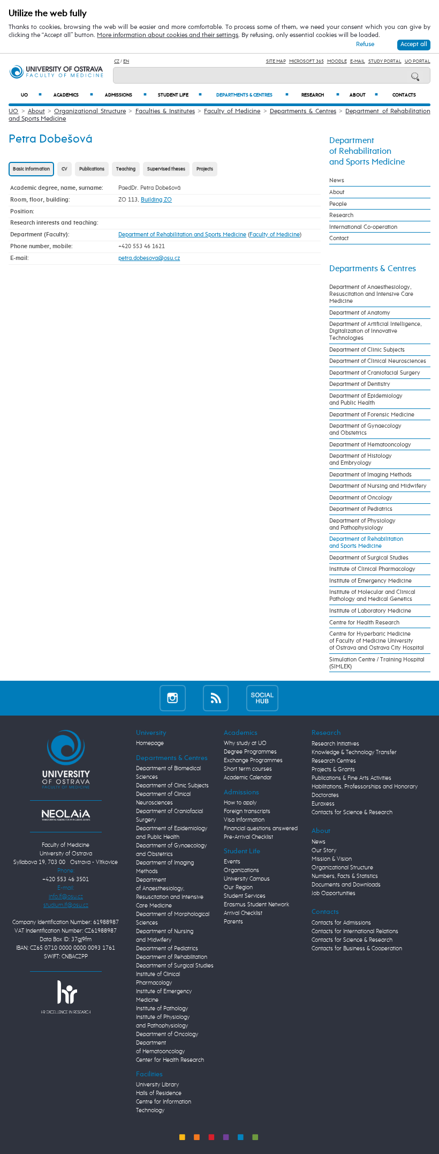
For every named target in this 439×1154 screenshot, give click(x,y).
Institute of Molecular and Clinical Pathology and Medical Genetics (372, 595)
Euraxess (323, 804)
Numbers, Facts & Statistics (345, 876)
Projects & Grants (333, 769)
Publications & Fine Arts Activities (351, 778)
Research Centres (334, 761)
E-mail (357, 61)
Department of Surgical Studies (368, 558)
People (338, 204)
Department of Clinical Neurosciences (377, 361)
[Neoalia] (65, 815)
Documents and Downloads (346, 885)
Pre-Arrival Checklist (248, 837)
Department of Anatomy (359, 313)
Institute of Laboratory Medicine (370, 611)
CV (64, 169)
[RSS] (216, 698)
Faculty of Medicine (232, 111)
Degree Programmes (250, 752)
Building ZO (156, 200)
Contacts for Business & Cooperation (357, 948)
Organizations (241, 870)
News (336, 180)
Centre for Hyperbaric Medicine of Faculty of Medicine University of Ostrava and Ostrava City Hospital (376, 641)
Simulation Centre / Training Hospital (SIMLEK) (377, 663)
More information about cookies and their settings (167, 35)
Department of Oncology (360, 498)
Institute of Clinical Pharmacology (372, 569)
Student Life (180, 95)
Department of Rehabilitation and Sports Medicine (182, 234)
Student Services (245, 896)
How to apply (240, 803)
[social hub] (262, 698)
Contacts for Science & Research (352, 812)
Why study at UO (245, 743)
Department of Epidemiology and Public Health (366, 399)
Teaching (125, 169)
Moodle (337, 61)
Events (232, 862)
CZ (116, 61)
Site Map (276, 61)
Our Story (324, 850)
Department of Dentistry (359, 384)
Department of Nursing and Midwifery (378, 486)
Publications (91, 169)
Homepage (150, 743)
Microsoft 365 (306, 61)
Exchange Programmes (253, 760)
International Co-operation (363, 227)
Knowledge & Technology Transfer (354, 752)
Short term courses (248, 769)
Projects (204, 169)
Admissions (126, 95)
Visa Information (244, 820)
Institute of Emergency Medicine (370, 581)
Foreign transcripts (247, 811)
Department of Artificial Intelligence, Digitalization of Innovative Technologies (375, 331)
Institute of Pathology (162, 1008)
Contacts (404, 95)
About (364, 95)
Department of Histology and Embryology (360, 459)
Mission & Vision (332, 859)
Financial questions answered (261, 828)
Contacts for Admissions (341, 923)
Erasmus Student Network (256, 904)
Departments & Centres (252, 95)
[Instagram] (173, 698)
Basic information (31, 169)
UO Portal (417, 61)
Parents (233, 922)
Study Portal (385, 61)
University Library (157, 1085)
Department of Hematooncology (370, 445)
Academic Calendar (248, 777)
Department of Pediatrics (360, 509)
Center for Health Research (170, 1060)
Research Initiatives (335, 744)
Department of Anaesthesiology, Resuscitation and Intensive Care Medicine (371, 294)
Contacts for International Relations (355, 931)
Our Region (238, 887)
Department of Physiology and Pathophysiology (362, 524)
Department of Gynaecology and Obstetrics (365, 429)
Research (320, 95)
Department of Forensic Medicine (371, 415)
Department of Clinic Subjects (367, 350)
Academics (73, 95)
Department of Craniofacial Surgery (374, 373)
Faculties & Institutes (165, 111)
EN (126, 61)
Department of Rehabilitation (171, 957)
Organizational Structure (90, 111)
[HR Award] (65, 997)
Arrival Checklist (243, 913)
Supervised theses (166, 169)
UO (31, 95)
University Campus (247, 879)
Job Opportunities (333, 893)
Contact (339, 238)
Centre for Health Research (364, 623)
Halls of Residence (158, 1093)
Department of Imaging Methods (370, 475)
